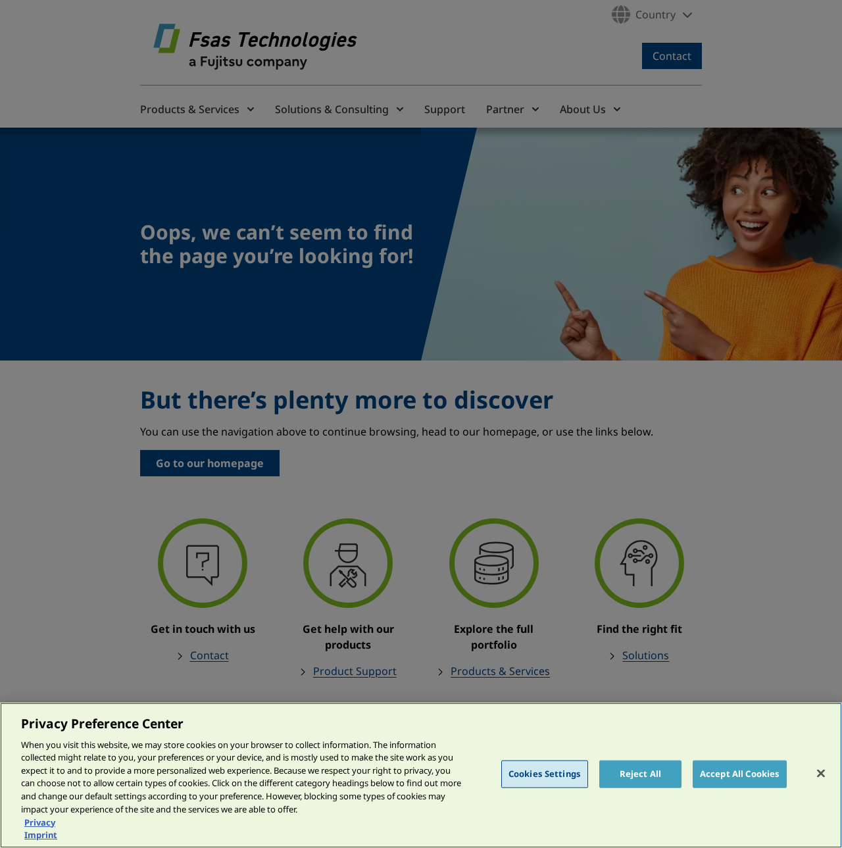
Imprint (40, 834)
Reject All (640, 774)
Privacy (39, 822)
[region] (421, 775)
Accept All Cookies (740, 774)
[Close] (820, 773)
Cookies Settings (544, 774)
